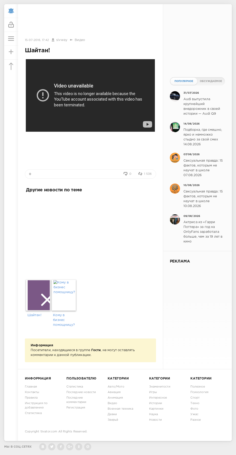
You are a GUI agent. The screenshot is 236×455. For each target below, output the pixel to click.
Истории (155, 403)
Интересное (158, 398)
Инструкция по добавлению (36, 405)
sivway (61, 40)
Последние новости (81, 392)
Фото (194, 409)
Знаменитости (159, 386)
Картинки (156, 409)
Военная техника (120, 409)
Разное (195, 420)
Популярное (183, 81)
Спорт (195, 398)
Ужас (194, 414)
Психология (199, 392)
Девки (112, 414)
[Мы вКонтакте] (42, 446)
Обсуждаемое (211, 81)
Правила (31, 398)
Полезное (197, 386)
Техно (194, 403)
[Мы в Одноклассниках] (78, 446)
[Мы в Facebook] (60, 446)
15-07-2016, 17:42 (37, 40)
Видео (80, 40)
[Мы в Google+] (69, 446)
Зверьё (113, 420)
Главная (31, 386)
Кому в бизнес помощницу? (64, 320)
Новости (155, 420)
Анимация (115, 398)
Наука (153, 414)
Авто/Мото (116, 386)
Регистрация (75, 407)
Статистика (33, 413)
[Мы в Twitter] (51, 446)
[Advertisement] (90, 21)
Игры (153, 392)
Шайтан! (34, 315)
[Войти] (11, 25)
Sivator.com (48, 431)
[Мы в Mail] (87, 446)
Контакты (32, 392)
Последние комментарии (76, 400)
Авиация (114, 392)
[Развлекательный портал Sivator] (11, 11)
